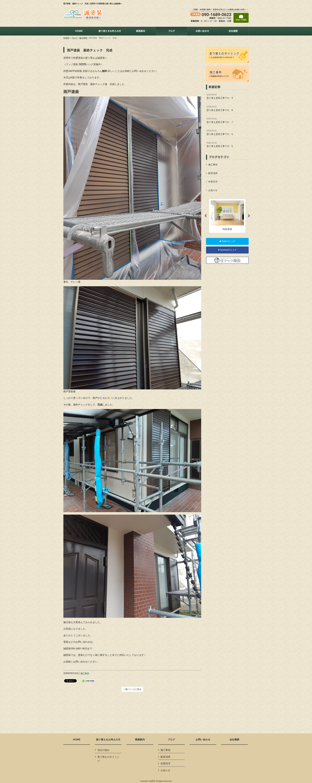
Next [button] (249, 215)
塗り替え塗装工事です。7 (220, 120)
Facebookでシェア (227, 250)
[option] (227, 216)
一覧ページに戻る (132, 689)
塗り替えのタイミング (108, 758)
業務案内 (140, 739)
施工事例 (83, 38)
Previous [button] (205, 215)
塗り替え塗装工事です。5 (220, 145)
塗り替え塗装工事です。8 (220, 108)
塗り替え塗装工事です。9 (220, 96)
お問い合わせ (203, 739)
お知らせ (212, 190)
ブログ (74, 38)
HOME (66, 38)
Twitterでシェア (228, 241)
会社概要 (234, 739)
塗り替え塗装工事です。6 (220, 132)
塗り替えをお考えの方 (108, 739)
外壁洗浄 (212, 181)
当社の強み (103, 750)
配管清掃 (212, 173)
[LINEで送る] (88, 680)
